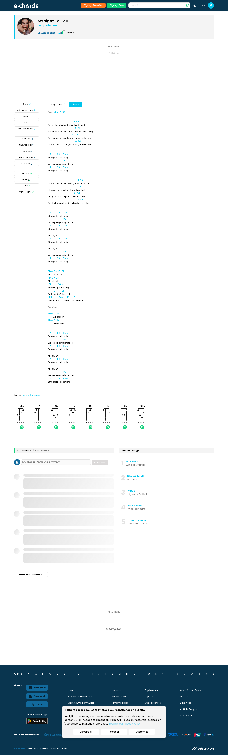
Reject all (114, 731)
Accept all (86, 731)
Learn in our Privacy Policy (125, 723)
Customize (142, 731)
